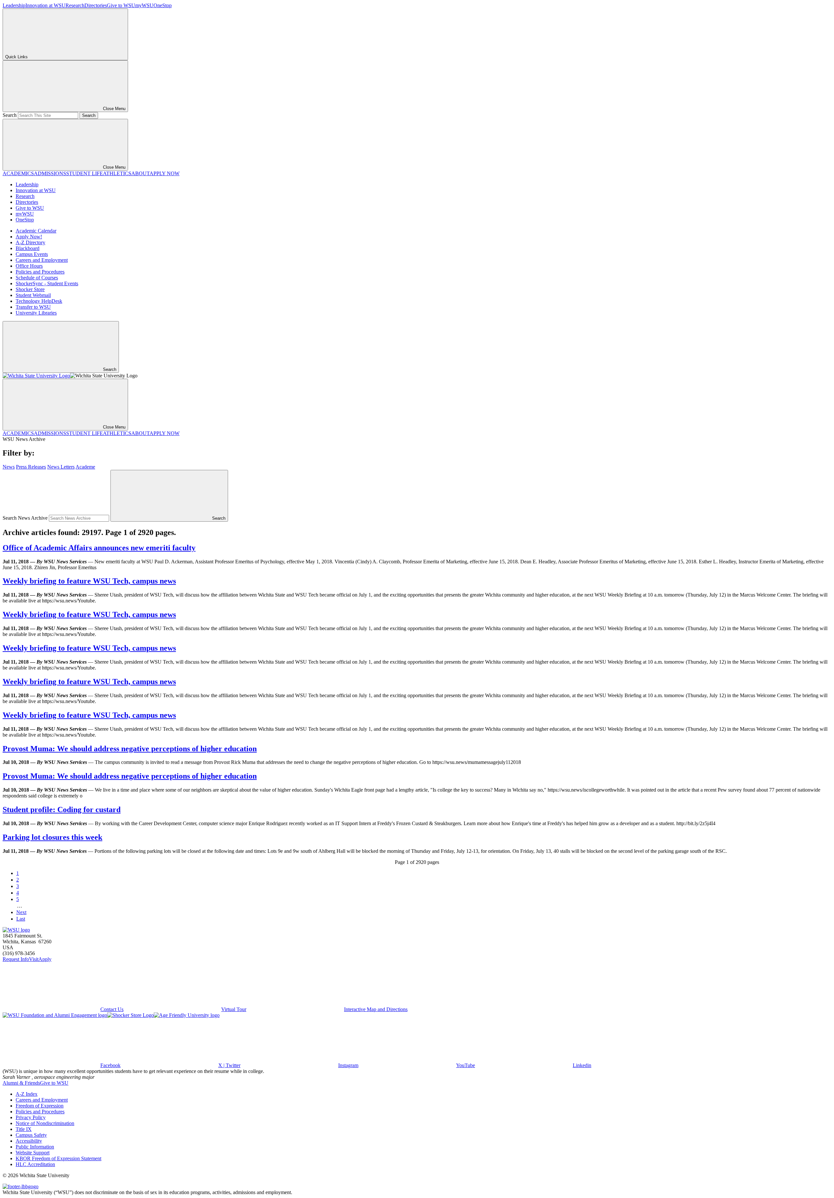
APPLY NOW (165, 173)
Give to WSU (121, 5)
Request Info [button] (16, 959)
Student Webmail (33, 295)
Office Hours (29, 266)
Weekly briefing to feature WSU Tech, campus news (89, 581)
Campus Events (32, 254)
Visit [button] (33, 959)
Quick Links (16, 56)
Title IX (24, 1129)
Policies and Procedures (40, 272)
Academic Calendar (36, 230)
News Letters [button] (61, 467)
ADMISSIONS (50, 173)
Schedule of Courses (37, 277)
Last (20, 919)
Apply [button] (44, 959)
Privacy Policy (31, 1117)
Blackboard (27, 248)
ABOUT (140, 173)
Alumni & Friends (21, 1083)
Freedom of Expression (40, 1105)
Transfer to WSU (33, 307)
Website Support (33, 1152)
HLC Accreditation (35, 1164)
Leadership (14, 5)
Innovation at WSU (45, 5)
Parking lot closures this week (52, 837)
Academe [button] (85, 467)
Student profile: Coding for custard (62, 809)
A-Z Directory (30, 242)
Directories (95, 5)
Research (74, 5)
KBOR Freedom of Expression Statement (58, 1158)
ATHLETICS (117, 173)
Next (21, 912)
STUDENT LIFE (84, 173)
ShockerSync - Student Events (47, 283)
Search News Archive (25, 518)
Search (10, 115)
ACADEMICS (18, 173)
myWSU (144, 5)
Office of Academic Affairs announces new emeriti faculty (99, 547)
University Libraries (36, 313)
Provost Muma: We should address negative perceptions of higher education (130, 748)
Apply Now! (29, 236)
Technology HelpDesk (39, 301)
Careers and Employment (42, 260)
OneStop (162, 5)
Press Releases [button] (31, 467)
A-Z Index (26, 1094)
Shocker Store (30, 289)
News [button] (9, 467)
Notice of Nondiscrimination (45, 1123)
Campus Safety (31, 1135)
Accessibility (29, 1141)
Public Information (35, 1146)
